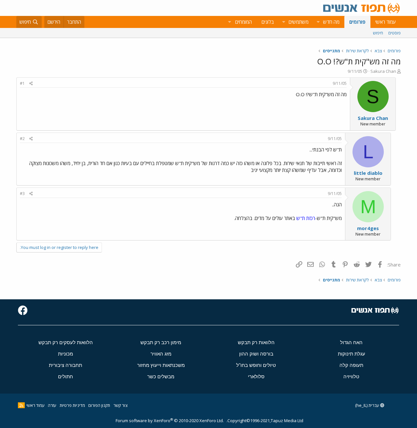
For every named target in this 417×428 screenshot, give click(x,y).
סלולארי (256, 376)
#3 (22, 193)
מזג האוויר (161, 354)
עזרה (52, 405)
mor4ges (368, 228)
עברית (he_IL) (367, 405)
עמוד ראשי (385, 22)
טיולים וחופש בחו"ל (256, 365)
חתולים (65, 376)
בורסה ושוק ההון (256, 354)
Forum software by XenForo (170, 420)
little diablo (368, 173)
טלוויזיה (351, 376)
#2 (22, 138)
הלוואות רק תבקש (256, 342)
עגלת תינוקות (351, 354)
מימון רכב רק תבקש (160, 342)
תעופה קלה (351, 365)
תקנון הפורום (99, 405)
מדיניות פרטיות (72, 405)
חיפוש (378, 33)
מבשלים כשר (160, 376)
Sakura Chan (383, 71)
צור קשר (120, 405)
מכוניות (65, 354)
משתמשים (299, 22)
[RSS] (21, 405)
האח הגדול (351, 342)
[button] (318, 22)
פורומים (357, 22)
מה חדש (331, 22)
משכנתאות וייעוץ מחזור (161, 365)
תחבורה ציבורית (65, 365)
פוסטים (394, 33)
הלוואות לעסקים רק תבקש (65, 342)
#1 (22, 83)
